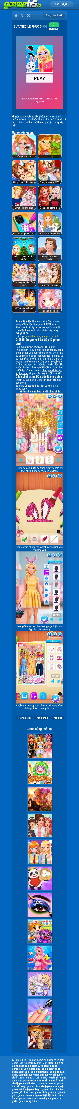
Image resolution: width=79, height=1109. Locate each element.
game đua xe (57, 1071)
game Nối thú (19, 1089)
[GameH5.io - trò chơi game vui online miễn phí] (22, 8)
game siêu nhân (36, 1086)
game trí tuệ (32, 1077)
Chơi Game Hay (32, 1068)
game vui (49, 1074)
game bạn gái (19, 1074)
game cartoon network (35, 1080)
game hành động (51, 1068)
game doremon (46, 1083)
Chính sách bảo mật (23, 1065)
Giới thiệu (48, 1062)
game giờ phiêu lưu (22, 1092)
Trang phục (41, 717)
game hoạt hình (50, 336)
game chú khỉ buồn (52, 1089)
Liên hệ (59, 1062)
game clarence (26, 1095)
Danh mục (61, 4)
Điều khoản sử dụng (46, 1065)
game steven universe (31, 1098)
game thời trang (33, 336)
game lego (34, 1089)
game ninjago (54, 1086)
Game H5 (17, 1068)
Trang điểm (24, 717)
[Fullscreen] (28, 15)
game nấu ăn (35, 1074)
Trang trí (57, 717)
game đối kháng (27, 1083)
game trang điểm (28, 1101)
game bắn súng (20, 1071)
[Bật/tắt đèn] (22, 15)
